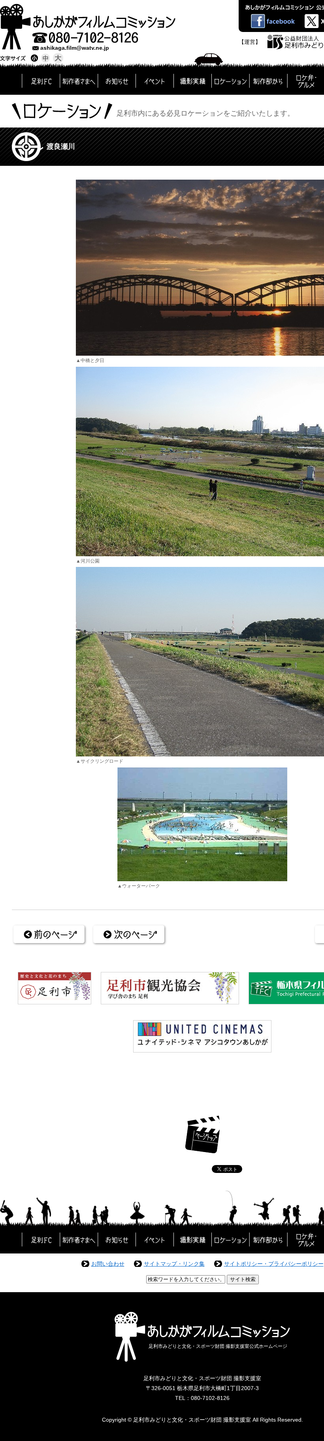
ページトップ (202, 1134)
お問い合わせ (107, 1264)
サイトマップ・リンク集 (174, 1264)
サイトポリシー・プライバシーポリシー (274, 1264)
